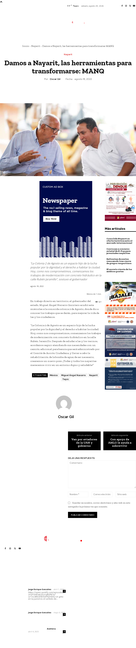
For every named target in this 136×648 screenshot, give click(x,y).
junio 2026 (106, 592)
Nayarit (35, 46)
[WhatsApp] (75, 90)
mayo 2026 (107, 597)
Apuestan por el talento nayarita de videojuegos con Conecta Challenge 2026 (80, 621)
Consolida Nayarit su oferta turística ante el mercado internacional (119, 240)
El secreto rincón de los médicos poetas (119, 270)
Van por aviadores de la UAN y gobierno (84, 443)
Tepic (65, 379)
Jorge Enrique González (39, 589)
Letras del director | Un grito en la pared (45, 580)
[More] (83, 90)
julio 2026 (106, 587)
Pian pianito (76, 591)
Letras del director (37, 586)
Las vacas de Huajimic (45, 605)
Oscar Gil (55, 79)
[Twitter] (130, 6)
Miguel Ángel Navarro (73, 375)
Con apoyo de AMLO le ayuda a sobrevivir (119, 443)
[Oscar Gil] (66, 403)
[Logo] (80, 22)
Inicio (25, 46)
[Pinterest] (68, 90)
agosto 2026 (107, 582)
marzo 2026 (107, 607)
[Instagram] (126, 6)
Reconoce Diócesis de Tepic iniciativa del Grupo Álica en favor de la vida (81, 583)
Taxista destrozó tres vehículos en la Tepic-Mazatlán (81, 599)
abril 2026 (106, 602)
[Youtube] (134, 6)
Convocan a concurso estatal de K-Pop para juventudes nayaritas (118, 251)
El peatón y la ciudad (44, 624)
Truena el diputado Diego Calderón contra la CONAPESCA (82, 609)
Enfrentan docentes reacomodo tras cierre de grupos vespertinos (119, 261)
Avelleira (51, 628)
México (54, 375)
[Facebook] (122, 6)
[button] (94, 34)
